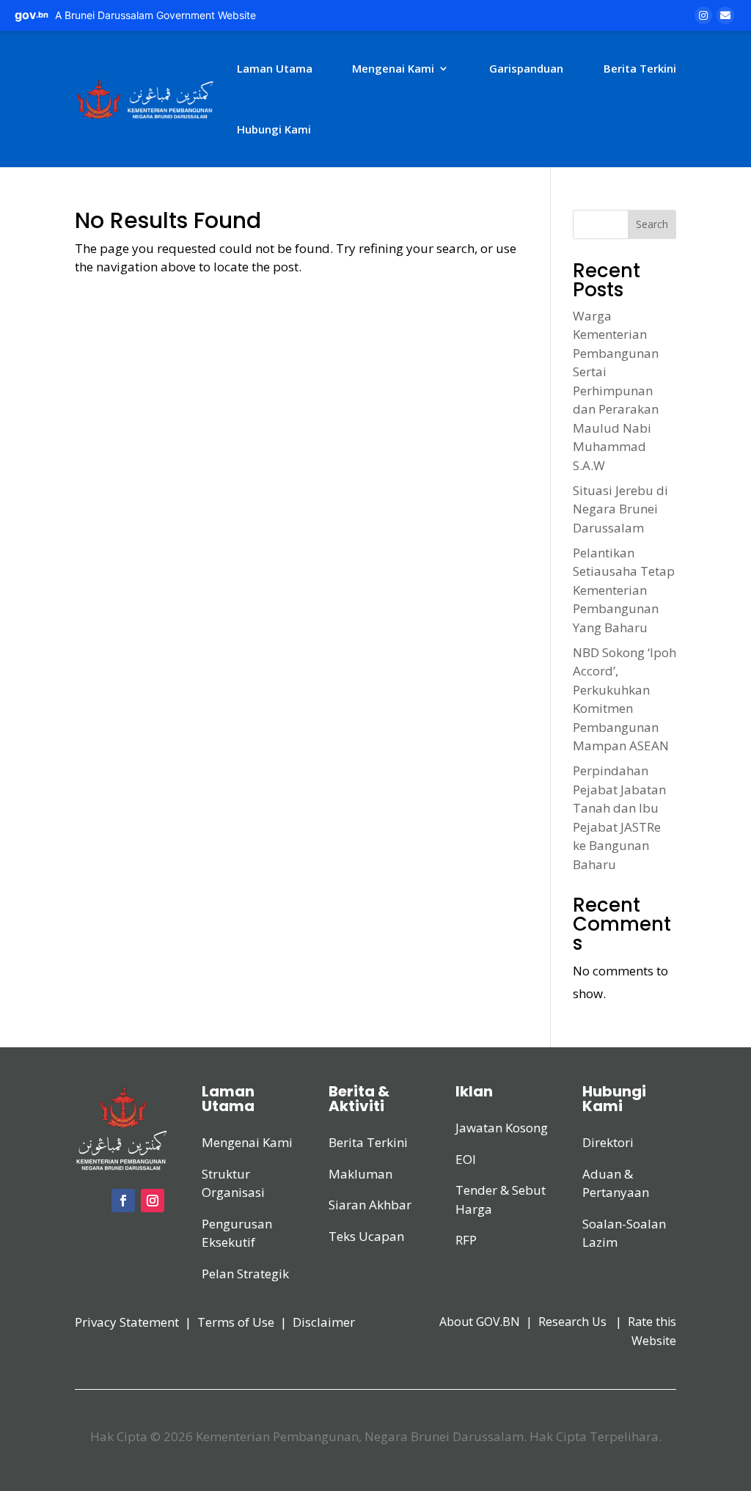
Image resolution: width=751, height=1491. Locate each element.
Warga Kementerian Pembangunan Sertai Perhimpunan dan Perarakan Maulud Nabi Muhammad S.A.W (616, 390)
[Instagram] (703, 15)
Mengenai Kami (393, 68)
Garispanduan (526, 68)
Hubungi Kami (274, 129)
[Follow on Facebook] (123, 1200)
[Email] (725, 15)
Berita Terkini (640, 68)
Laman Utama (274, 68)
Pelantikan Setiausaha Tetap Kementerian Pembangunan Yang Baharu (624, 590)
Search (652, 224)
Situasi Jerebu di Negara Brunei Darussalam (620, 509)
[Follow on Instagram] (152, 1200)
